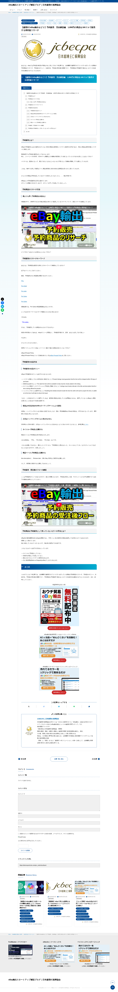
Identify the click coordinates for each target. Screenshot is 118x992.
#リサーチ (66, 20)
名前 (20, 813)
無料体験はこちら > (59, 660)
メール (21, 820)
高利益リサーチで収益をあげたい (29, 23)
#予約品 (90, 20)
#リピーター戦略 (74, 20)
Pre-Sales (24, 301)
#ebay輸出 (51, 20)
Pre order (24, 291)
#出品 (55, 23)
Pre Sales (24, 296)
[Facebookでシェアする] (43, 706)
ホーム (11, 9)
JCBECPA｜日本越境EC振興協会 (48, 718)
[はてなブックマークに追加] (58, 706)
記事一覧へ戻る (59, 759)
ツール (19, 9)
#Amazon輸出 (43, 20)
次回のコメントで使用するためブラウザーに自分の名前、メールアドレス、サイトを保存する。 (47, 833)
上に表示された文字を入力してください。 (30, 840)
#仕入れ (49, 23)
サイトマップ (53, 9)
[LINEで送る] (74, 706)
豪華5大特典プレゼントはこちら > (59, 628)
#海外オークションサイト (75, 23)
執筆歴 (35, 9)
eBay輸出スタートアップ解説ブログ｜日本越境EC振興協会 (34, 5)
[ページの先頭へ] (112, 987)
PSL (22, 281)
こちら (86, 424)
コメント (21, 794)
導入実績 (27, 9)
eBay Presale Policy (56, 355)
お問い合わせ (44, 9)
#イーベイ (59, 20)
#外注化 (66, 23)
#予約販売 (42, 23)
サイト (20, 827)
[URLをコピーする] (89, 706)
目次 (26, 88)
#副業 (60, 23)
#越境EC (86, 23)
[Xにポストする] (28, 706)
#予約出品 (83, 20)
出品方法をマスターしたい (28, 20)
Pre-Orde (23, 286)
